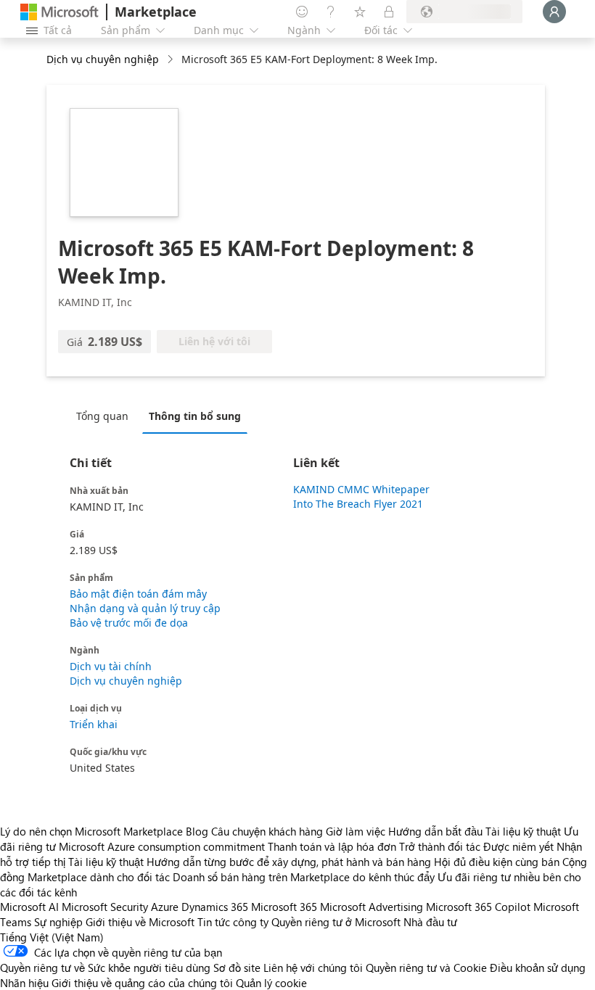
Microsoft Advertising (371, 906)
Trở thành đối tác (439, 846)
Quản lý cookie (271, 982)
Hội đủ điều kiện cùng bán (496, 861)
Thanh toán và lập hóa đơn (332, 846)
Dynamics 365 (214, 906)
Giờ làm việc (355, 831)
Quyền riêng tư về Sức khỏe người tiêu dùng (105, 967)
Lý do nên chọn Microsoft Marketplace (91, 831)
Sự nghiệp (58, 922)
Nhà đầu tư (430, 922)
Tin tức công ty (232, 922)
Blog (197, 831)
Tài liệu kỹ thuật (523, 831)
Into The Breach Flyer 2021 (358, 504)
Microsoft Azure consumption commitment (163, 846)
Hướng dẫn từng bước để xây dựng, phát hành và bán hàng (289, 861)
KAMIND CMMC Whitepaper (361, 489)
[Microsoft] (59, 12)
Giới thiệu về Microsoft (140, 922)
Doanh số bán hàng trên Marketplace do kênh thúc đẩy (304, 877)
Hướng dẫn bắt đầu (435, 831)
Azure (164, 906)
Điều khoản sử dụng (538, 967)
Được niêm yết (518, 846)
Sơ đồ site (236, 967)
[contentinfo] (171, 59)
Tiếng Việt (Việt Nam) (52, 937)
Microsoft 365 (284, 906)
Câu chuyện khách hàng (267, 831)
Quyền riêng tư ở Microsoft (336, 922)
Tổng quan (102, 416)
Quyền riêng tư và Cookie (426, 967)
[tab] (106, 416)
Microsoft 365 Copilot (478, 906)
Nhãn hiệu (24, 982)
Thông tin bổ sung (195, 416)
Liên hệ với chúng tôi (313, 967)
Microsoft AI (29, 906)
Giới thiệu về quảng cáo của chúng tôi (142, 982)
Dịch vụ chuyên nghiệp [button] (102, 59)
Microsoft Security (105, 906)
